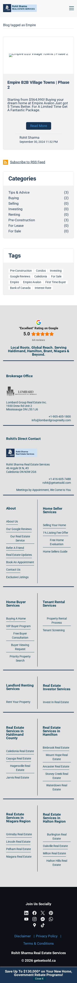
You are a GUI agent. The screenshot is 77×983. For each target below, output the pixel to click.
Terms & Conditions (38, 943)
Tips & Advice (19, 192)
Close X (39, 978)
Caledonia (40, 276)
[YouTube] (26, 919)
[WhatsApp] (51, 919)
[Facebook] (34, 913)
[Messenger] (43, 919)
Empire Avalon (32, 282)
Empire (14, 282)
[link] (21, 388)
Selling (13, 203)
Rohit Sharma (29, 138)
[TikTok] (43, 925)
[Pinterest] (51, 913)
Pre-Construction (21, 220)
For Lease (16, 225)
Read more (38, 126)
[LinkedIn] (26, 913)
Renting (14, 214)
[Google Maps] (34, 925)
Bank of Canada (20, 287)
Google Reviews (20, 276)
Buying (13, 198)
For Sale (14, 231)
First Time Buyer (55, 282)
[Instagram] (34, 919)
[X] (43, 913)
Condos (41, 270)
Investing (15, 209)
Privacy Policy (46, 936)
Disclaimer (22, 936)
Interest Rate (43, 287)
